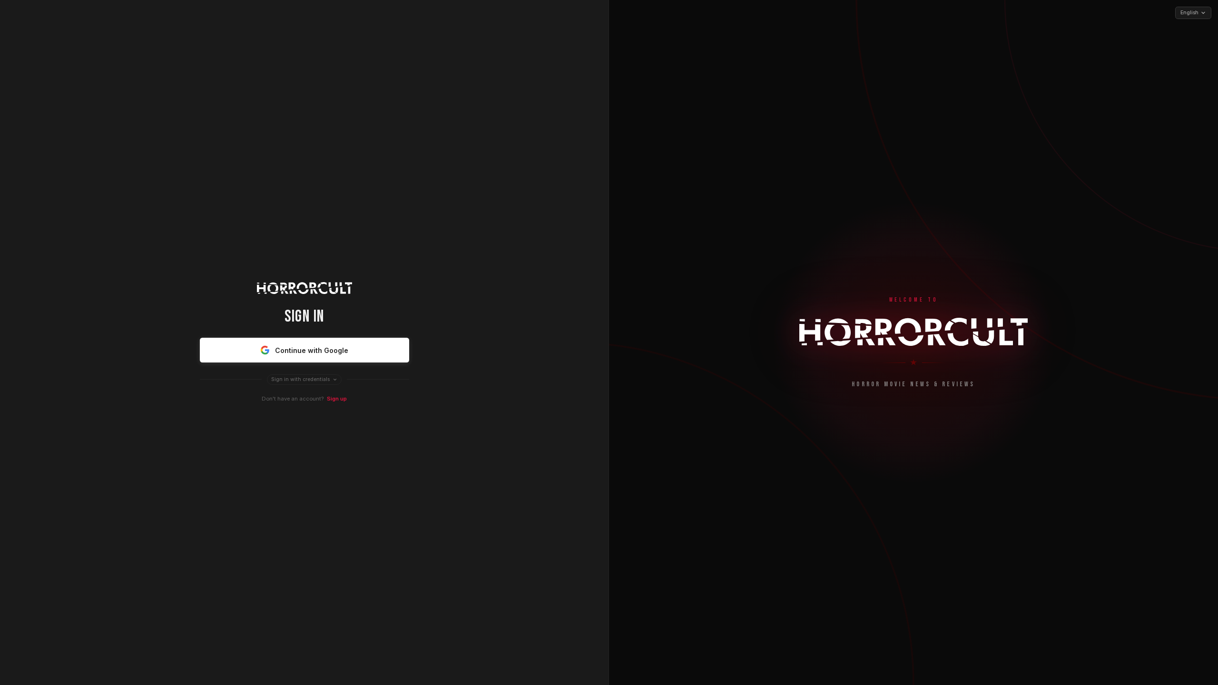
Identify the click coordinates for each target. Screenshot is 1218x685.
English (1189, 13)
